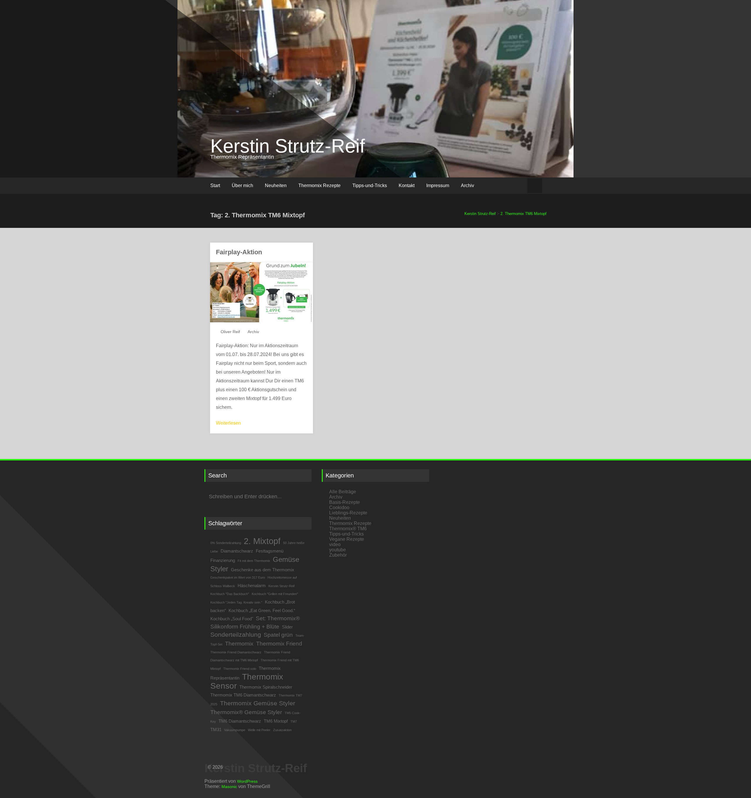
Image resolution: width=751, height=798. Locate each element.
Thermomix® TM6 (348, 528)
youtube (337, 549)
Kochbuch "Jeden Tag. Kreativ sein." (236, 602)
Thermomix (239, 644)
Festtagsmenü (269, 550)
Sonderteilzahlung (235, 634)
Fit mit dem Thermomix (254, 561)
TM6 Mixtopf (276, 721)
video (335, 544)
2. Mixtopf (262, 541)
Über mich (242, 185)
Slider (287, 626)
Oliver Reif (230, 331)
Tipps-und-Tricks (369, 185)
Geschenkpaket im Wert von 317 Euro (237, 577)
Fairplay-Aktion (239, 252)
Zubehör (338, 555)
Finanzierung (222, 560)
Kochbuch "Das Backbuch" (229, 594)
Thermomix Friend (279, 644)
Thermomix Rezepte (319, 185)
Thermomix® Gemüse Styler (246, 712)
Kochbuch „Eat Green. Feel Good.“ (262, 610)
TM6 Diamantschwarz (240, 721)
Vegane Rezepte (346, 539)
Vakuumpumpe (234, 730)
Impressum (437, 185)
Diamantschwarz (237, 550)
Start (215, 185)
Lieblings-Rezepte (348, 512)
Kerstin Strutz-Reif (287, 146)
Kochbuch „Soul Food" (231, 618)
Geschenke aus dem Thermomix (262, 569)
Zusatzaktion (282, 730)
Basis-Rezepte (344, 502)
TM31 (215, 729)
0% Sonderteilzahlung (225, 543)
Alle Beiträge (342, 491)
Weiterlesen (228, 423)
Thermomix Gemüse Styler (257, 703)
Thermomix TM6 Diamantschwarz (243, 694)
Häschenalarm (252, 585)
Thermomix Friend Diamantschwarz (235, 652)
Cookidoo (339, 507)
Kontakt (407, 185)
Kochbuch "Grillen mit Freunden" (275, 594)
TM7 (293, 721)
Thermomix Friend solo (239, 668)
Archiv (467, 185)
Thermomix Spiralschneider (265, 687)
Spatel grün (278, 635)
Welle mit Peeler (259, 730)
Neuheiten (276, 185)
